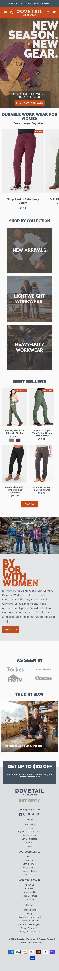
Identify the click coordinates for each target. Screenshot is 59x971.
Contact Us (29, 874)
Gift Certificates (29, 839)
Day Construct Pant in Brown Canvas (41, 488)
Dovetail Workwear (26, 939)
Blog (29, 913)
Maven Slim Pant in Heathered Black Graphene (14, 489)
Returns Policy (30, 867)
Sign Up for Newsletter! (29, 917)
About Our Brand (29, 880)
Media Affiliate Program (29, 924)
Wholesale (29, 899)
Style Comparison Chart (29, 831)
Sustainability (29, 892)
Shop (29, 819)
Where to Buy (29, 835)
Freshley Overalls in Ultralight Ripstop (14, 431)
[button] (5, 12)
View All (29, 504)
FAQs (29, 856)
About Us (29, 885)
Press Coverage (29, 896)
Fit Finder (29, 828)
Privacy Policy (46, 939)
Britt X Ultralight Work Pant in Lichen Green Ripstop (42, 433)
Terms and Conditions (32, 942)
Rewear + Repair (29, 871)
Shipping (29, 860)
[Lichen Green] (11, 440)
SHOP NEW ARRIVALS (29, 103)
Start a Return (29, 864)
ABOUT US (11, 629)
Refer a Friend (29, 910)
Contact (30, 905)
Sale (29, 846)
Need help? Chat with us (30, 809)
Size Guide (29, 824)
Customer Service (29, 852)
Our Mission (29, 888)
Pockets (29, 842)
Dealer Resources (29, 928)
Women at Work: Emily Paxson (23, 745)
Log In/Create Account (29, 932)
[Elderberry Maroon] (18, 440)
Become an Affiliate (29, 921)
